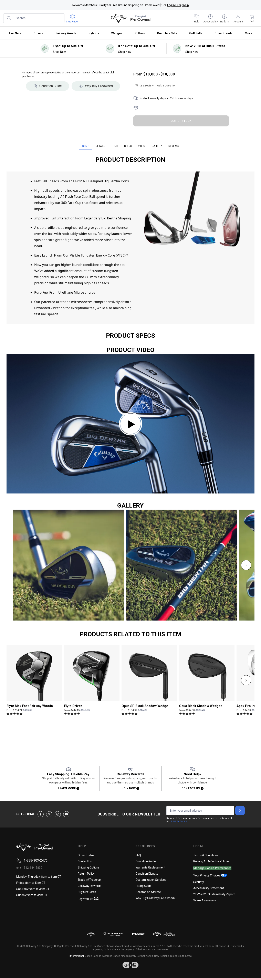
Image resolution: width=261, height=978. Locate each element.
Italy (133, 956)
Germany (142, 956)
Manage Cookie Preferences (212, 868)
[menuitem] (196, 18)
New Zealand (161, 956)
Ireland (173, 956)
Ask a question (166, 85)
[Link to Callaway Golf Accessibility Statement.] (130, 965)
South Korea (185, 956)
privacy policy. (179, 821)
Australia (107, 956)
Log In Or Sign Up (178, 5)
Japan (88, 956)
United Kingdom (122, 956)
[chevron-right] (246, 565)
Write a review (144, 85)
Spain (150, 956)
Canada (97, 956)
